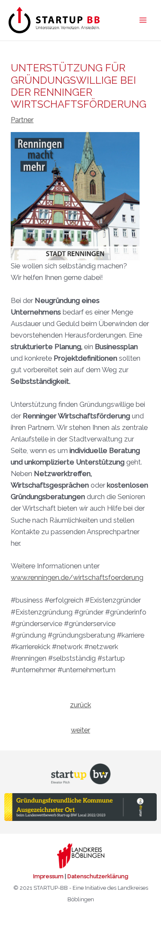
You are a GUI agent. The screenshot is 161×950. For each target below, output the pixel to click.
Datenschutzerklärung (97, 876)
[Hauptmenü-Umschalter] (142, 20)
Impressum (48, 876)
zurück (80, 705)
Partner (22, 120)
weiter (80, 730)
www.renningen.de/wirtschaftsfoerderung (77, 578)
